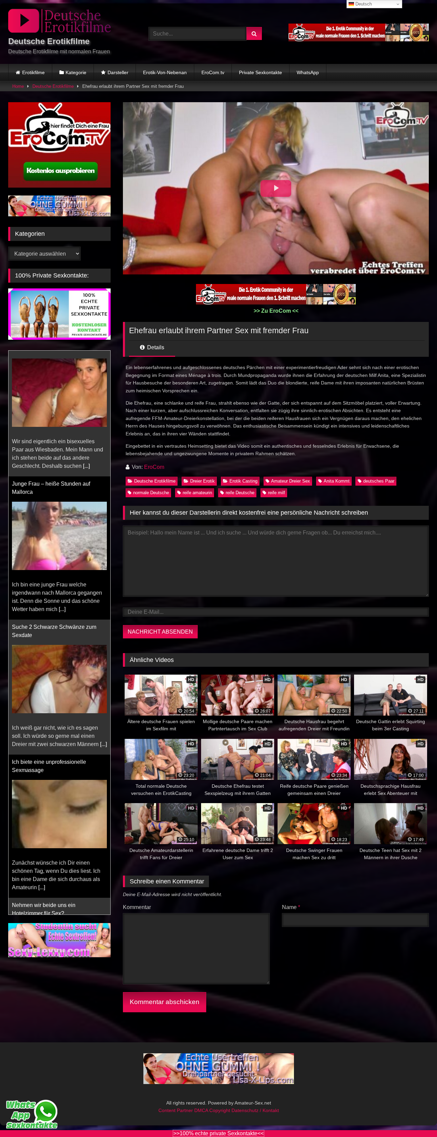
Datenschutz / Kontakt (255, 1110)
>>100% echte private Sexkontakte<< (218, 1133)
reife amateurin (197, 492)
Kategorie (76, 72)
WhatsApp (308, 72)
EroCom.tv (212, 72)
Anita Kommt (337, 481)
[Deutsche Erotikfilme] (59, 22)
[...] (62, 483)
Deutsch (363, 3)
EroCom (154, 467)
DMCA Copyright (212, 1110)
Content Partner (176, 1110)
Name (291, 907)
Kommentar (137, 907)
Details (155, 347)
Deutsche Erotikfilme (53, 86)
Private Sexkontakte (260, 72)
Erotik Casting (243, 481)
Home (18, 86)
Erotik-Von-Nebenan (165, 72)
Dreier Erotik (202, 481)
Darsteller (118, 72)
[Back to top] (415, 1116)
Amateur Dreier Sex (290, 481)
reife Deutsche (240, 492)
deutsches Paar (378, 481)
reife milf (276, 492)
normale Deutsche (151, 492)
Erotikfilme (33, 72)
